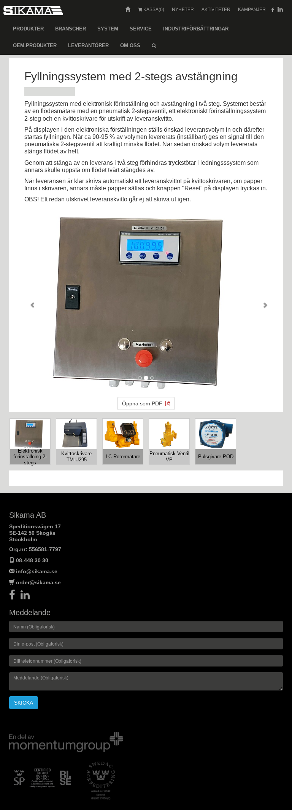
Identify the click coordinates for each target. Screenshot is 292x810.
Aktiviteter (216, 9)
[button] (29, 301)
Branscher (70, 29)
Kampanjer (252, 9)
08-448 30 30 (32, 560)
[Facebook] (15, 597)
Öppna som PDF (143, 403)
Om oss (130, 45)
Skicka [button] (23, 703)
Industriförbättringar (196, 29)
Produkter (28, 29)
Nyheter (183, 9)
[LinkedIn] (27, 597)
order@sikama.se (38, 582)
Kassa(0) (153, 9)
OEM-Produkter (35, 45)
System (107, 29)
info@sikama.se (36, 571)
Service (141, 29)
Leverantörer (88, 45)
